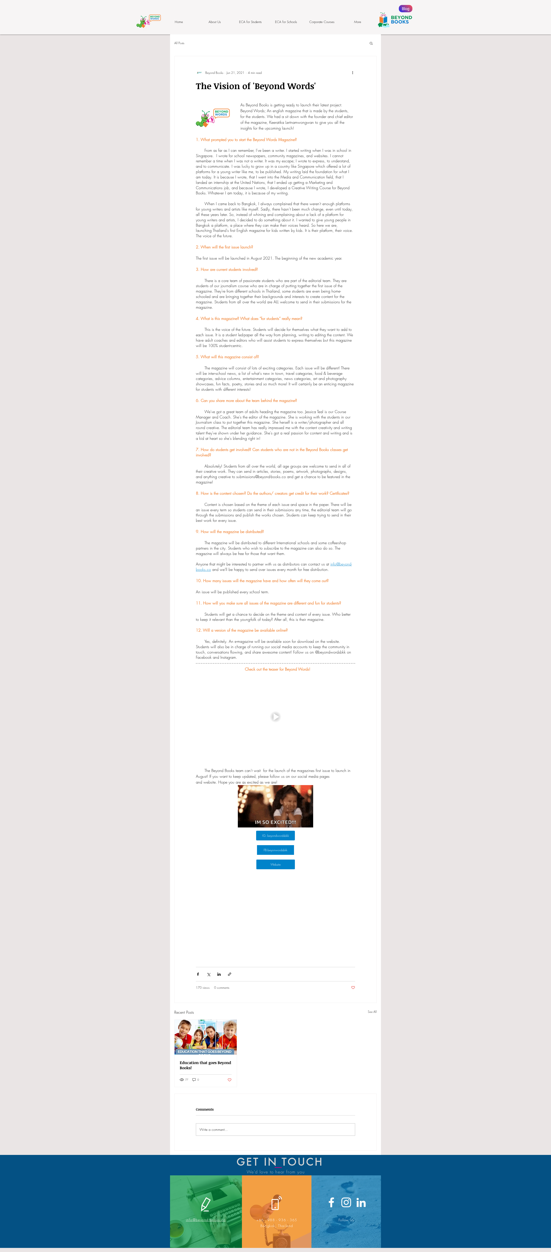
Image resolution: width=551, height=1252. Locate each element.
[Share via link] (230, 974)
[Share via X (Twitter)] (208, 974)
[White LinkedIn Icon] (361, 1202)
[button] (371, 43)
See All (372, 1012)
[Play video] (275, 717)
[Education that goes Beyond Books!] (206, 1037)
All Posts (179, 43)
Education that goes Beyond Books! (205, 1065)
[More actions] (352, 72)
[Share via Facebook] (198, 974)
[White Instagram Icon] (346, 1202)
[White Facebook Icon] (331, 1202)
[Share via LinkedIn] (219, 974)
